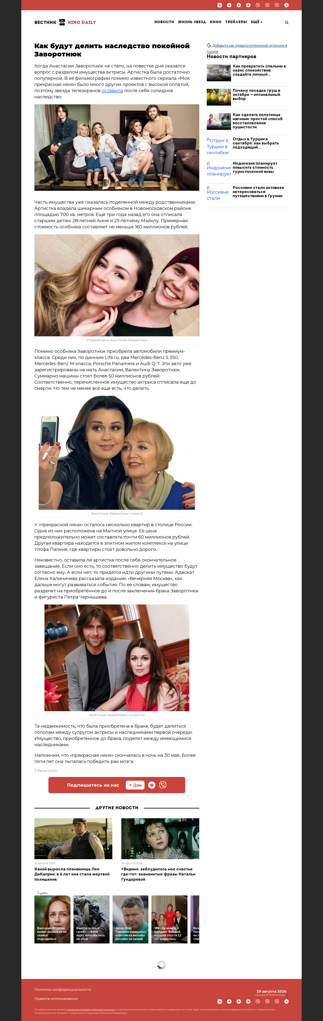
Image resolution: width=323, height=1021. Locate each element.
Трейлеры (236, 22)
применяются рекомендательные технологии (91, 1009)
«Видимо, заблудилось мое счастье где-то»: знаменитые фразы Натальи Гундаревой (158, 874)
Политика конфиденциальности (62, 990)
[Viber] (258, 5)
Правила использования (56, 999)
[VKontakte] (220, 5)
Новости (164, 22)
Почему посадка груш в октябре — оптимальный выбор (256, 95)
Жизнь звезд (192, 22)
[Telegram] (286, 5)
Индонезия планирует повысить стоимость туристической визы (255, 167)
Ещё (256, 22)
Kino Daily (65, 23)
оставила (112, 90)
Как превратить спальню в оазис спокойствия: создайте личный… (259, 70)
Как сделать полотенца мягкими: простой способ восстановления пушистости (258, 121)
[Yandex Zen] (229, 5)
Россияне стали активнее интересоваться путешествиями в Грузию (258, 192)
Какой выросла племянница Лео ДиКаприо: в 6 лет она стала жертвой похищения (72, 874)
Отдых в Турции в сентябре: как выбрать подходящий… (256, 143)
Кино (216, 22)
